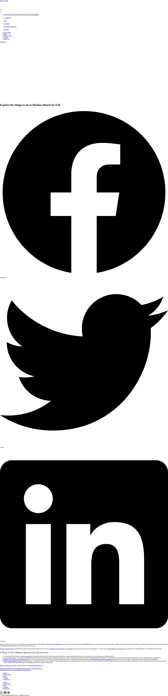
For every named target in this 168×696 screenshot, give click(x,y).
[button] (84, 193)
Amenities (6, 29)
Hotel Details (7, 674)
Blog (5, 676)
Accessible (6, 23)
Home (5, 673)
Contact (6, 678)
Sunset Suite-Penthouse (10, 26)
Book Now (7, 679)
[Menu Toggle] (1, 10)
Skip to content (4, 0)
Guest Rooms (7, 18)
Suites (5, 21)
